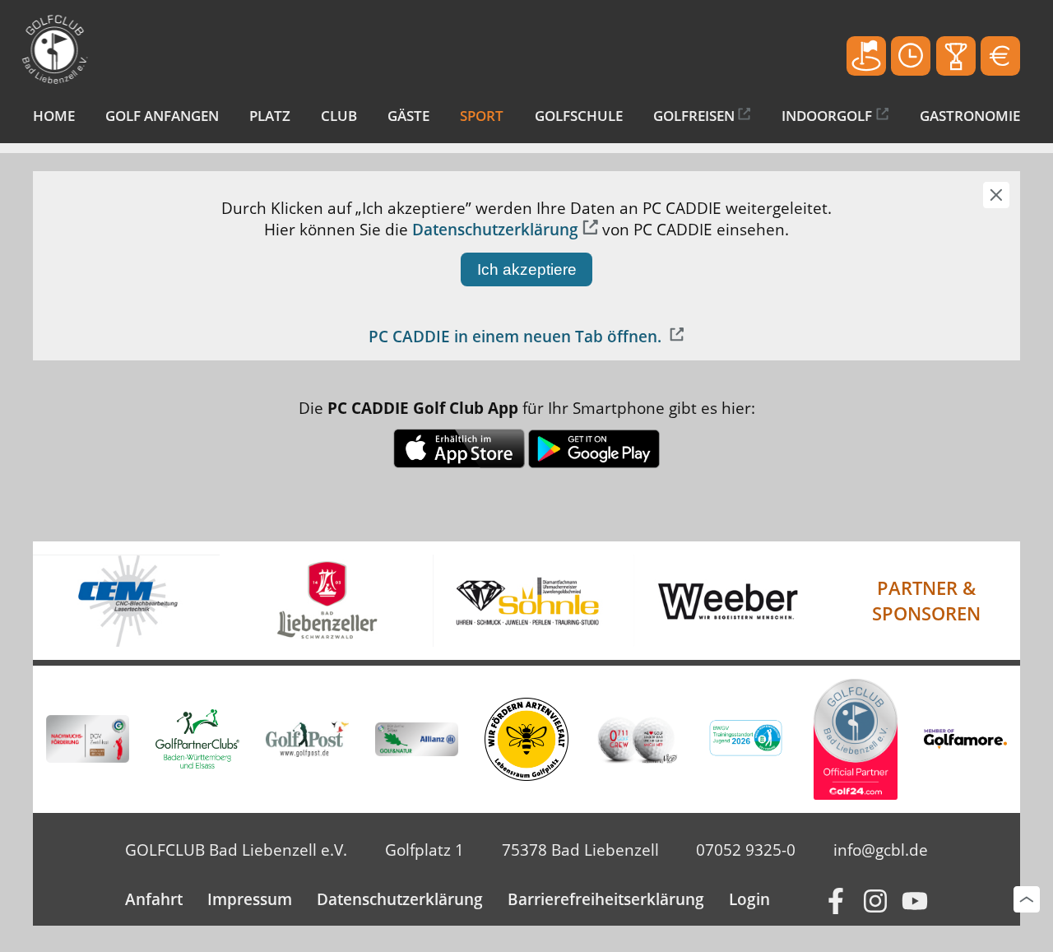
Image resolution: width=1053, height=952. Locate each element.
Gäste (408, 116)
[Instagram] (875, 899)
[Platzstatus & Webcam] (866, 56)
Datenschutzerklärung (495, 229)
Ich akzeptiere (527, 269)
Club (339, 116)
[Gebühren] (1000, 56)
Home (54, 116)
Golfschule (579, 116)
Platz (269, 116)
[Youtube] (915, 899)
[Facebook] (836, 899)
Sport (481, 116)
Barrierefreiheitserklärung (606, 899)
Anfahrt (154, 899)
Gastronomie (970, 116)
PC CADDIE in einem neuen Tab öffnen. (517, 336)
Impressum (249, 899)
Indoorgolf (827, 116)
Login (749, 899)
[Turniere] (956, 56)
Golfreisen (694, 116)
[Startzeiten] (910, 56)
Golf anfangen (162, 116)
